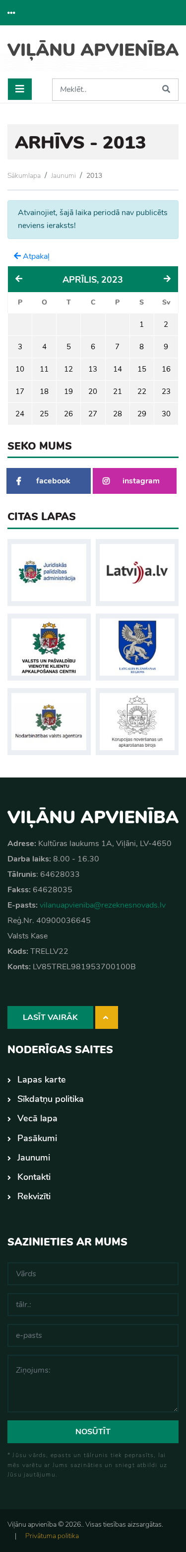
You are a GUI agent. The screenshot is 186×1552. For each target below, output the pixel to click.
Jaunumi (63, 175)
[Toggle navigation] (19, 89)
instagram (141, 480)
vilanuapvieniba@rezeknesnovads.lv (103, 905)
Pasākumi (37, 1138)
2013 (94, 175)
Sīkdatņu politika (50, 1099)
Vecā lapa (37, 1118)
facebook (53, 480)
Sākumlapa (24, 175)
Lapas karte (41, 1080)
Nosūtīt (93, 1431)
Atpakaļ (35, 256)
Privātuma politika (52, 1536)
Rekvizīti (34, 1196)
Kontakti (34, 1177)
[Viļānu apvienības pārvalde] (93, 55)
